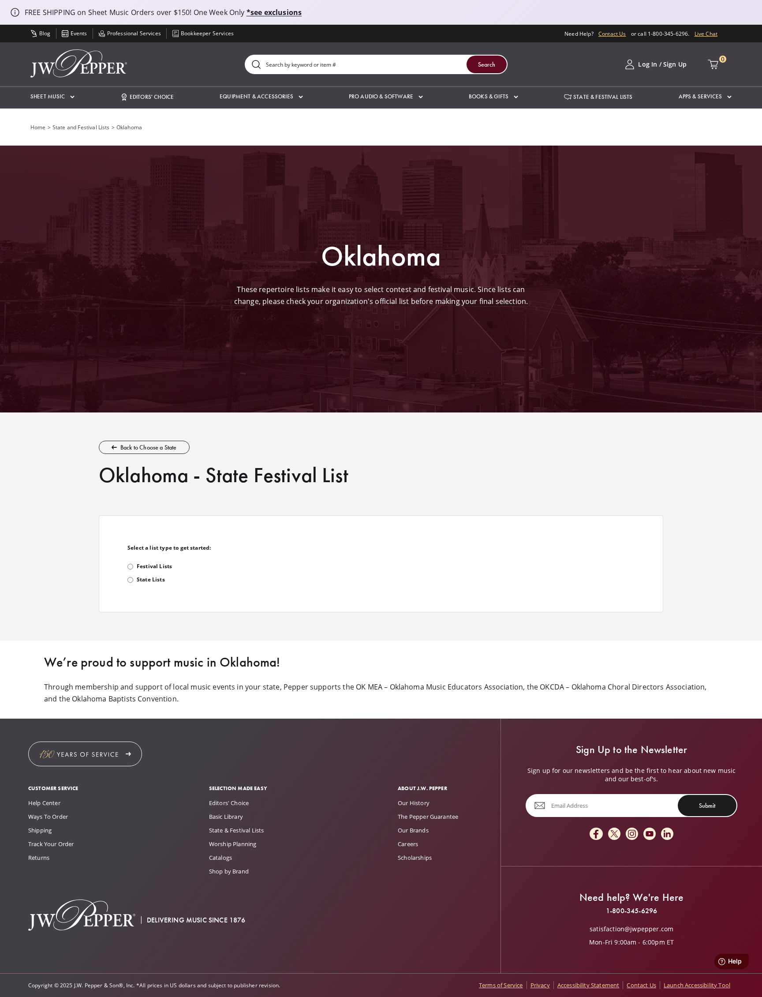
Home (38, 127)
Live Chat (706, 33)
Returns (38, 858)
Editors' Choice (229, 803)
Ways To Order (48, 817)
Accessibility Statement (588, 985)
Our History (414, 803)
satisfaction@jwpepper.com (631, 929)
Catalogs (220, 858)
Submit (707, 806)
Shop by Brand (229, 871)
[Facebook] (596, 834)
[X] (614, 834)
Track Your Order (51, 844)
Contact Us (612, 33)
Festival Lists (154, 566)
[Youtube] (649, 834)
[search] (256, 65)
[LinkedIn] (667, 834)
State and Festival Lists (81, 127)
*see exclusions (274, 12)
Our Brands (413, 830)
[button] (52, 96)
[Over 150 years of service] (85, 754)
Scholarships (415, 858)
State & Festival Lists (236, 830)
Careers (408, 844)
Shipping (40, 830)
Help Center (44, 803)
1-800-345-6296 (631, 911)
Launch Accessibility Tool (697, 985)
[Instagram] (632, 834)
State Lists (151, 579)
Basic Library (226, 817)
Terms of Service (501, 985)
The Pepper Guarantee (428, 817)
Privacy (540, 985)
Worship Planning (233, 844)
